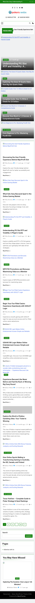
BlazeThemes (21, 596)
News (4, 78)
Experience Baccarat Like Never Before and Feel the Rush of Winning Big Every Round (17, 381)
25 (20, 524)
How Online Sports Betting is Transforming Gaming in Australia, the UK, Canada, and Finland (16, 459)
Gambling (7, 411)
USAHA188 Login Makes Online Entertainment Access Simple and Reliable (16, 345)
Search (5, 532)
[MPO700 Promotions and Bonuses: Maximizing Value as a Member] (17, 53)
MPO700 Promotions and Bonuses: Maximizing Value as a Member (18, 1)
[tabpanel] (17, 575)
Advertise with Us (9, 549)
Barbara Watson (8, 388)
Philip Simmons (8, 163)
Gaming (6, 60)
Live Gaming (6, 130)
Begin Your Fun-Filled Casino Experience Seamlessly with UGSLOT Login (17, 306)
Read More (6, 175)
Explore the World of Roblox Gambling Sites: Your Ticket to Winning (14, 418)
